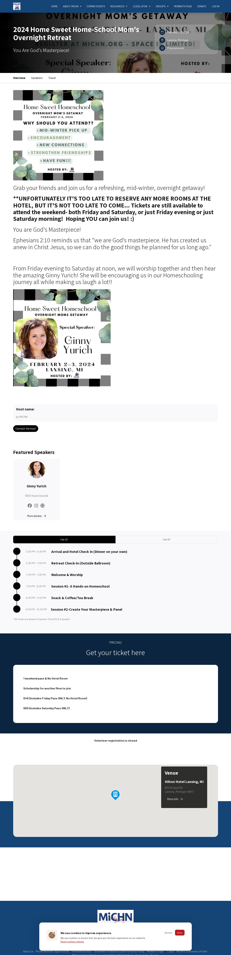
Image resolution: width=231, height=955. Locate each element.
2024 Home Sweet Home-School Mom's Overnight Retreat (76, 33)
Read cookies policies (72, 941)
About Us (28, 951)
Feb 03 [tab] (166, 539)
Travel (52, 77)
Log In (215, 6)
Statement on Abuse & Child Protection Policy (119, 951)
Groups (161, 6)
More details (34, 515)
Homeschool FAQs (81, 951)
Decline (168, 932)
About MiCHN (71, 6)
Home (54, 6)
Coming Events (96, 6)
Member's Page (183, 6)
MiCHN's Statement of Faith (191, 951)
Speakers (37, 77)
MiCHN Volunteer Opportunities (52, 951)
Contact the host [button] (26, 428)
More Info (172, 799)
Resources (117, 6)
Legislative (140, 6)
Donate (201, 6)
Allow (179, 932)
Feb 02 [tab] (64, 539)
